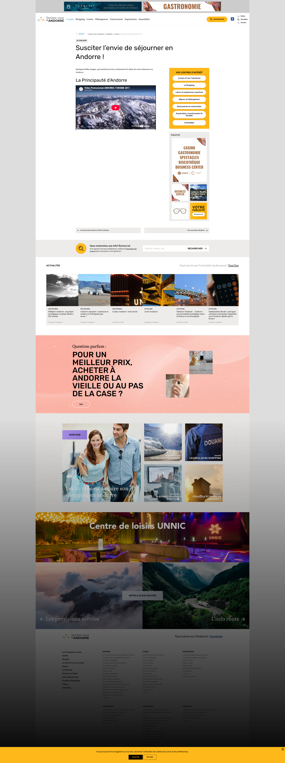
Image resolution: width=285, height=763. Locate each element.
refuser (150, 757)
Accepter (135, 757)
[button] (282, 749)
